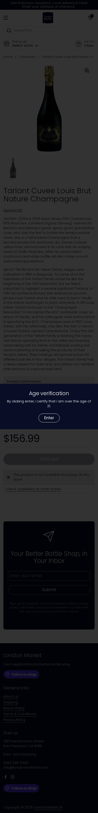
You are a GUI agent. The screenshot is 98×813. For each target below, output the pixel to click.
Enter (49, 418)
